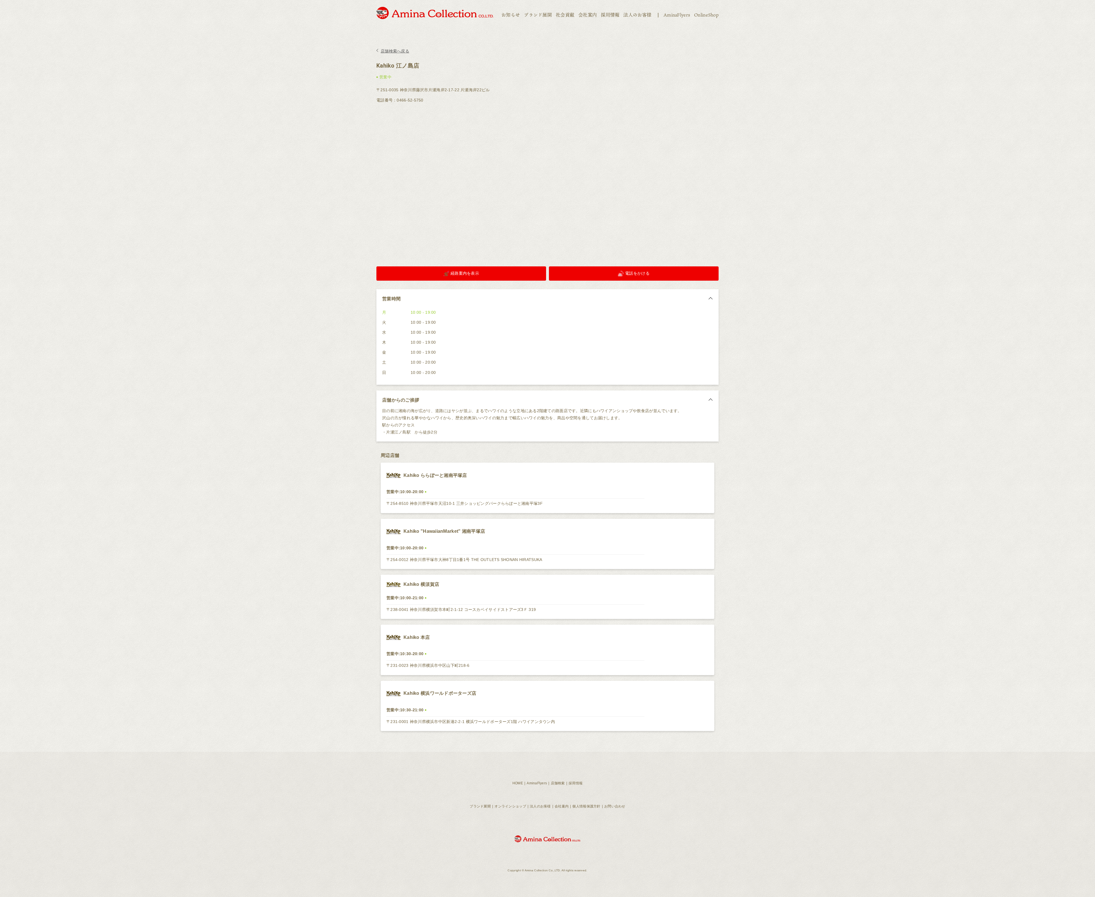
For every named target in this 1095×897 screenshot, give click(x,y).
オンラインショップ (510, 806)
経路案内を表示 (465, 273)
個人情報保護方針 (586, 806)
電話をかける (637, 273)
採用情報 (610, 14)
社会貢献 (565, 14)
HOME (517, 783)
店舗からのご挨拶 (400, 400)
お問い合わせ (614, 806)
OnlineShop (706, 14)
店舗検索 (558, 783)
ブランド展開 (538, 14)
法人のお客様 (637, 14)
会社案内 (587, 14)
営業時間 (391, 298)
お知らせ (510, 14)
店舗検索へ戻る (395, 51)
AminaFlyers (677, 14)
